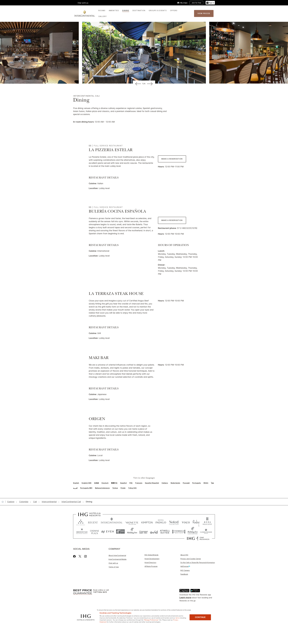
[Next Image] (150, 84)
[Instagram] (85, 556)
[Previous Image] (138, 84)
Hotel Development (152, 559)
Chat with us (113, 563)
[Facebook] (75, 556)
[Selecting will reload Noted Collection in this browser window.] (174, 522)
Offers (173, 10)
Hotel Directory (150, 562)
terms (178, 618)
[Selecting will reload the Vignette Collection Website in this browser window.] (131, 522)
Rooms (101, 10)
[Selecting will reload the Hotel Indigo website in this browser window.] (161, 522)
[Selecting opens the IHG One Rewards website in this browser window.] (198, 538)
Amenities (114, 10)
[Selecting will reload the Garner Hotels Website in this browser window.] (143, 531)
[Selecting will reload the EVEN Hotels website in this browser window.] (107, 531)
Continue (200, 617)
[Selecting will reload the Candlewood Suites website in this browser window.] (206, 531)
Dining (125, 10)
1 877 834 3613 (100, 592)
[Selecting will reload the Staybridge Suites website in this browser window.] (178, 531)
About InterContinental (117, 555)
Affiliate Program (151, 566)
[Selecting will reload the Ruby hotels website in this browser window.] (196, 522)
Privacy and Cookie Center (190, 559)
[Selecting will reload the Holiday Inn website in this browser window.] (132, 531)
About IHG (184, 555)
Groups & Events (158, 10)
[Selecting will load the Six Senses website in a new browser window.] (80, 522)
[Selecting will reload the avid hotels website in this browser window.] (154, 531)
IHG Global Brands (151, 555)
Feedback (184, 574)
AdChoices (184, 566)
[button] (210, 3)
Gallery (102, 16)
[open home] (3, 502)
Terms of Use (114, 567)
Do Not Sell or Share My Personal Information (197, 562)
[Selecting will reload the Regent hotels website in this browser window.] (93, 522)
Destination (139, 10)
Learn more (185, 597)
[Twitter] (80, 556)
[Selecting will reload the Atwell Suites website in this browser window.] (165, 531)
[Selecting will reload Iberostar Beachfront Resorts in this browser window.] (81, 531)
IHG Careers (185, 570)
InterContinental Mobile (117, 559)
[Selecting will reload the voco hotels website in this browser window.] (186, 522)
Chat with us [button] (83, 3)
